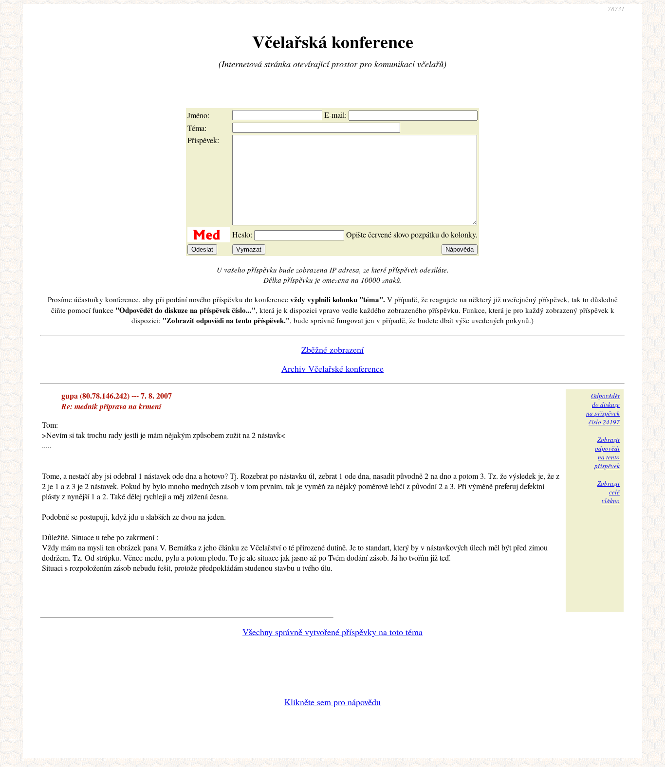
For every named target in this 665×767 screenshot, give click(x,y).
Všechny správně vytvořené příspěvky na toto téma (332, 632)
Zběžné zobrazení (332, 349)
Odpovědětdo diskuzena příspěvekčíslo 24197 (603, 408)
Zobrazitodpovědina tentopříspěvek (607, 452)
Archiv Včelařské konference (332, 368)
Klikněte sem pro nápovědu (332, 702)
